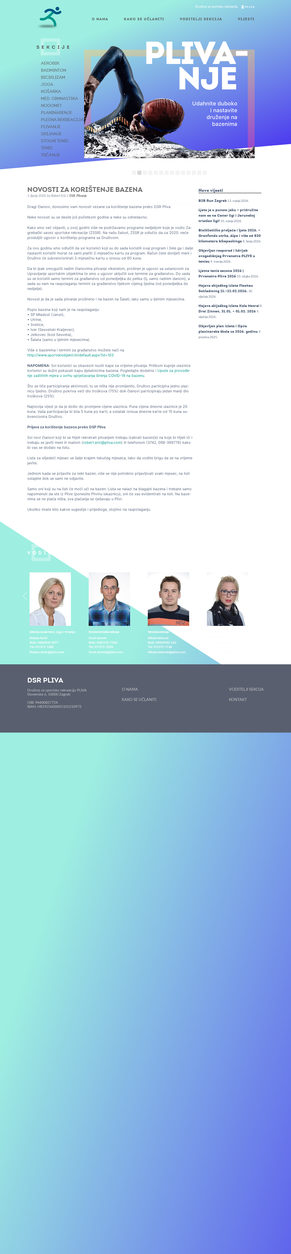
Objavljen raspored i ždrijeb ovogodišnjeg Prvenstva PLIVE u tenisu (226, 256)
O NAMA (100, 19)
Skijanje (51, 133)
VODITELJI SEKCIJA (201, 19)
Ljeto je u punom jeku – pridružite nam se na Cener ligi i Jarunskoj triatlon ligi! (228, 215)
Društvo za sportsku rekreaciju (217, 6)
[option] (56, 613)
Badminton (53, 70)
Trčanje (50, 154)
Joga (47, 84)
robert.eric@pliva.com (102, 442)
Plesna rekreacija (62, 119)
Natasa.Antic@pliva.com (47, 652)
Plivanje (51, 126)
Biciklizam (53, 77)
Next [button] (266, 596)
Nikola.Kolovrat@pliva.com (167, 652)
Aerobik (50, 63)
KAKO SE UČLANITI (144, 19)
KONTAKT (238, 700)
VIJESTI (246, 19)
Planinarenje (56, 112)
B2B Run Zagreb (212, 200)
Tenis (47, 147)
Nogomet (51, 105)
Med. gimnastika (59, 98)
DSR (72, 196)
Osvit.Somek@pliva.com (106, 652)
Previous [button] (25, 596)
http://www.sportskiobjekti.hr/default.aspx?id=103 (70, 355)
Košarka (51, 91)
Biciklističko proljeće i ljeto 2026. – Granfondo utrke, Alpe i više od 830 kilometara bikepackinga (229, 236)
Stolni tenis (55, 140)
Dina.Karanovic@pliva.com (226, 652)
